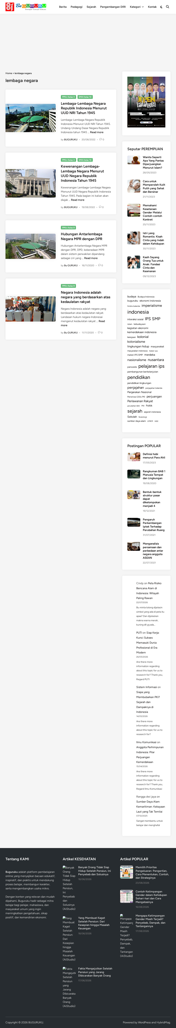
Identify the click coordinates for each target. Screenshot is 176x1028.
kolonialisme (136, 342)
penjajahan (135, 387)
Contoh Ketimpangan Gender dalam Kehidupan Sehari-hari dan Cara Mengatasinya (151, 897)
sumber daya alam (136, 421)
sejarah (134, 411)
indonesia (138, 312)
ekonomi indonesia (150, 300)
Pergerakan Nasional (139, 392)
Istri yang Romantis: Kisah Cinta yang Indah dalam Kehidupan (153, 238)
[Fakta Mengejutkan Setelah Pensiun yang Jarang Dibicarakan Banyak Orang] (69, 968)
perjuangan (154, 396)
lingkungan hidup (138, 346)
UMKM (150, 421)
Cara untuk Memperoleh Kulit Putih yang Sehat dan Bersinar (154, 186)
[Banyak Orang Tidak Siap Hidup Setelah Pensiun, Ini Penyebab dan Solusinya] (69, 867)
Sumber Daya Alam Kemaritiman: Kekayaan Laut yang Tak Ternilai (150, 806)
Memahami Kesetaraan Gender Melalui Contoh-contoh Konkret (152, 212)
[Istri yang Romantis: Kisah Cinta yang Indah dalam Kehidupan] (133, 233)
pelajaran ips (151, 366)
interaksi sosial (135, 319)
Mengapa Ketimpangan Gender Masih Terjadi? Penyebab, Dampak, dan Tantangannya (150, 921)
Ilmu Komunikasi (146, 742)
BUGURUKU (71, 139)
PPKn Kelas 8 (68, 227)
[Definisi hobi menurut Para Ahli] (133, 454)
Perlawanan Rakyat (140, 401)
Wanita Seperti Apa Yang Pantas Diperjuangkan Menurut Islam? (153, 162)
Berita (63, 6)
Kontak (152, 6)
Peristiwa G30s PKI (136, 397)
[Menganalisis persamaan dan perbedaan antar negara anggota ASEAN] (133, 544)
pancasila (132, 366)
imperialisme (152, 305)
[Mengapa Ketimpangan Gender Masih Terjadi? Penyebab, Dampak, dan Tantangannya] (126, 916)
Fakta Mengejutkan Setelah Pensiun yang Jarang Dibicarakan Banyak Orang (95, 972)
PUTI (139, 632)
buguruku (132, 300)
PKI (142, 406)
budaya (131, 296)
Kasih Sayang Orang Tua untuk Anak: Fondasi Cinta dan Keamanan (153, 264)
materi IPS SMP (135, 354)
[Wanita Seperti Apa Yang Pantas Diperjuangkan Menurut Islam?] (133, 157)
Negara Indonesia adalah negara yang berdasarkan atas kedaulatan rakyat (85, 297)
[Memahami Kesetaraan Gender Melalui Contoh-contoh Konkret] (133, 205)
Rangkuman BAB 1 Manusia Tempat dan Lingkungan (154, 475)
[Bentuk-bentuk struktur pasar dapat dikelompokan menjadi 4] (133, 492)
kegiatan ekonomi (137, 328)
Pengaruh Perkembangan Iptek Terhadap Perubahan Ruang (154, 525)
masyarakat (157, 346)
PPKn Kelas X (68, 97)
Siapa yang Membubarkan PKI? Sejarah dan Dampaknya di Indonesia (148, 702)
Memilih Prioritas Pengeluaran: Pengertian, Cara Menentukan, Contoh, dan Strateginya (152, 872)
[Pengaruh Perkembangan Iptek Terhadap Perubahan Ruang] (133, 519)
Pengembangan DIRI (113, 6)
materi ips (153, 351)
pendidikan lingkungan (139, 383)
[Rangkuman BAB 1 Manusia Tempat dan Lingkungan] (133, 471)
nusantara (156, 359)
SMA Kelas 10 (85, 97)
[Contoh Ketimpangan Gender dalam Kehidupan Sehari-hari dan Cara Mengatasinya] (126, 891)
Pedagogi (76, 6)
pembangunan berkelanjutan (142, 371)
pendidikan (138, 377)
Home (9, 73)
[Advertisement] (88, 40)
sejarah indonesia (152, 412)
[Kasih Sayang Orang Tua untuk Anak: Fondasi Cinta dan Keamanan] (133, 257)
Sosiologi (143, 417)
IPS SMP (152, 318)
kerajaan (131, 337)
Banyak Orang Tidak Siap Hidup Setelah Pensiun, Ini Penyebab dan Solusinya (94, 871)
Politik (149, 405)
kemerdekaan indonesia (141, 332)
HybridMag (163, 1022)
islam (129, 324)
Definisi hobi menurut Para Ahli (154, 455)
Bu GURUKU (71, 265)
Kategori (135, 6)
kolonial (142, 337)
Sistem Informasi (146, 687)
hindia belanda (133, 306)
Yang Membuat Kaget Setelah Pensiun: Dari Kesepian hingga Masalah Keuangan (93, 923)
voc (156, 421)
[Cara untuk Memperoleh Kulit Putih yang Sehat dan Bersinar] (133, 181)
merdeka (149, 354)
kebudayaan (140, 324)
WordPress (144, 1022)
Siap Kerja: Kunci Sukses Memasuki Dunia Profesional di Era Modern (147, 642)
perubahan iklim (133, 406)
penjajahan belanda (153, 388)
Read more (96, 132)
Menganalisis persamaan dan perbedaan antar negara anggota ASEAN (153, 550)
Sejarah (91, 6)
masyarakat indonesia (137, 350)
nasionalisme (136, 360)
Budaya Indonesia (146, 296)
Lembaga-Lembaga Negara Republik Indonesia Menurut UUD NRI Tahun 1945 (84, 108)
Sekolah (132, 416)
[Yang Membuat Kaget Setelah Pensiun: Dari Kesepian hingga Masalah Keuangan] (69, 918)
